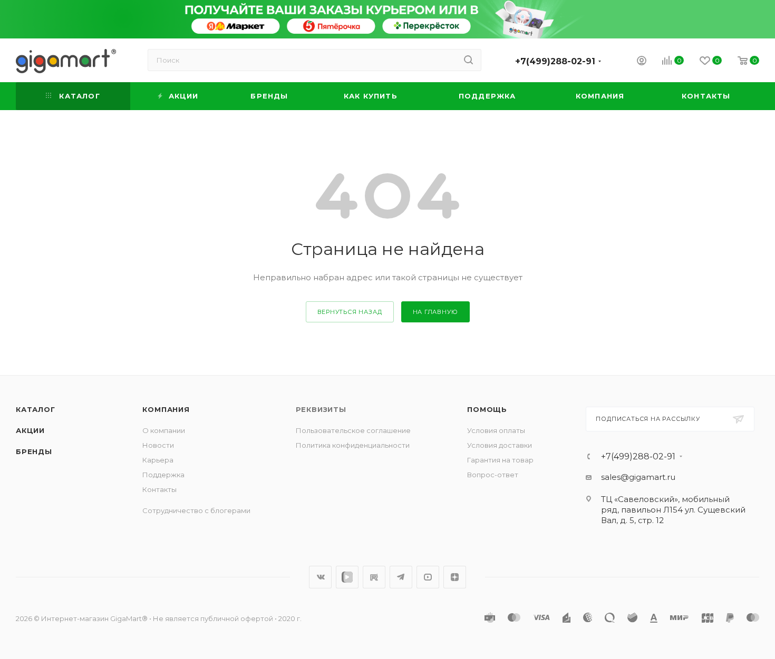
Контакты (159, 489)
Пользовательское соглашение (353, 430)
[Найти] (468, 60)
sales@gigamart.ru (638, 477)
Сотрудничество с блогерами (196, 510)
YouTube (427, 577)
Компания (165, 409)
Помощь (487, 409)
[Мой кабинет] (641, 61)
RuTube (374, 577)
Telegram (401, 577)
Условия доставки (499, 445)
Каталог (35, 409)
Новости (158, 445)
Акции (30, 430)
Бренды (34, 451)
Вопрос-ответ (492, 474)
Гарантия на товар (500, 460)
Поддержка (163, 474)
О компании (163, 430)
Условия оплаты (496, 430)
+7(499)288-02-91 (555, 61)
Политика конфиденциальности (353, 445)
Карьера (157, 460)
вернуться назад (349, 312)
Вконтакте (320, 577)
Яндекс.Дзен (454, 577)
